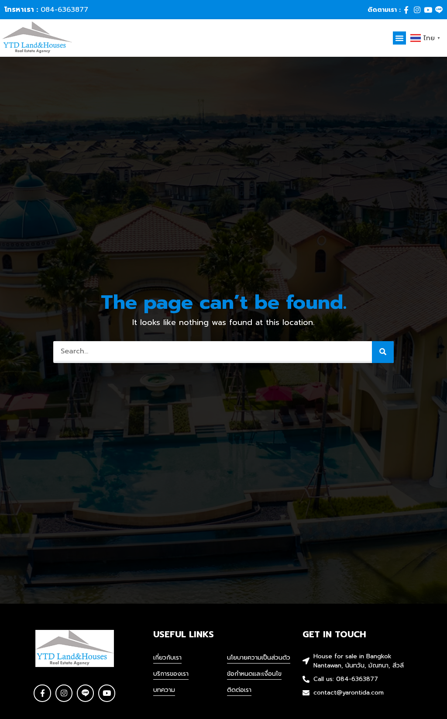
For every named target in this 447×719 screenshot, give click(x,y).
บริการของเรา (171, 673)
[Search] (383, 352)
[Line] (439, 10)
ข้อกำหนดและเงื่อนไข (254, 673)
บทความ (164, 690)
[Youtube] (428, 10)
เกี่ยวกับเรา (167, 657)
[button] (399, 38)
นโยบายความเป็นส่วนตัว (258, 657)
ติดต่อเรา (239, 690)
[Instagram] (417, 10)
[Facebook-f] (406, 10)
